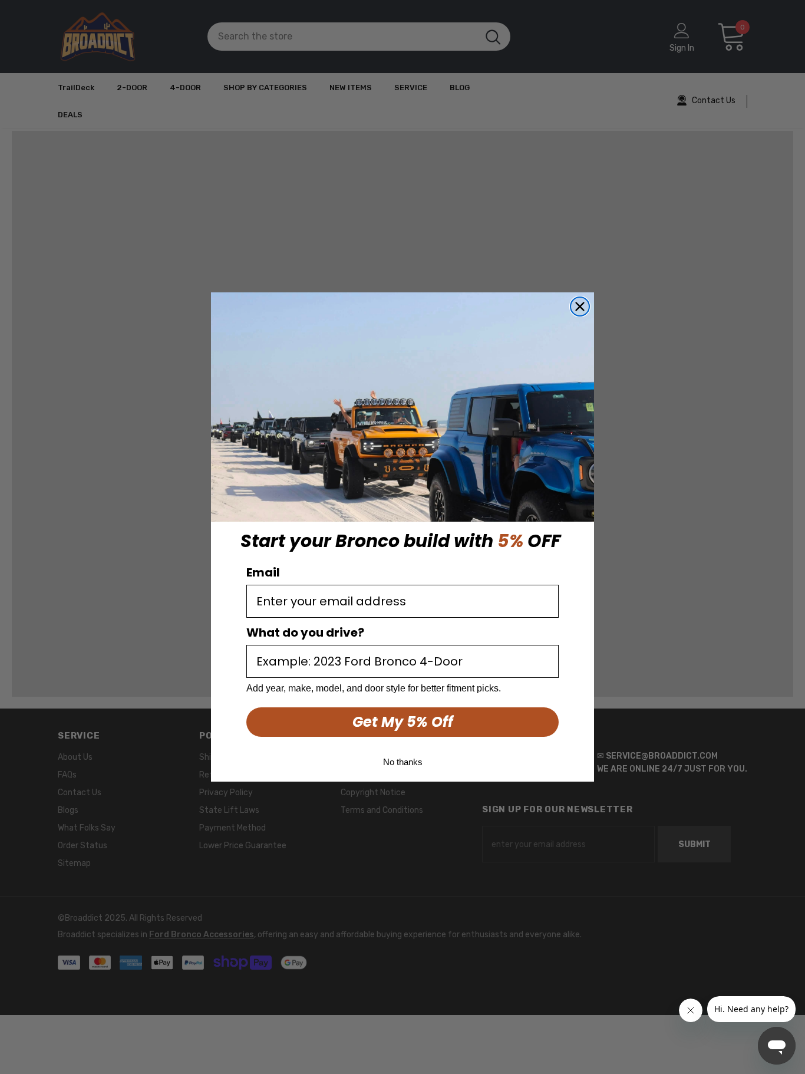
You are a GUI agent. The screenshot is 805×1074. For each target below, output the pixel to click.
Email (263, 572)
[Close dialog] (579, 306)
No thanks (403, 762)
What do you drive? (305, 632)
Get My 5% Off (402, 722)
